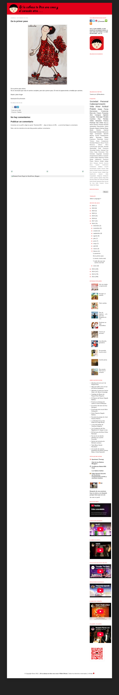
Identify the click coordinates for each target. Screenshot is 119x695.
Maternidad (93, 132)
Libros (106, 126)
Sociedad (94, 101)
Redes (106, 137)
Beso (107, 144)
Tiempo (91, 185)
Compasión (98, 133)
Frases (93, 109)
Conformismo (105, 164)
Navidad (106, 146)
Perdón (105, 117)
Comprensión (104, 141)
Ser (90, 183)
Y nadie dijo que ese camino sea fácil (99, 261)
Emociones (102, 152)
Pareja (106, 109)
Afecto (91, 163)
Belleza (101, 155)
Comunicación (93, 146)
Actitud (105, 106)
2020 (93, 213)
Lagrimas (96, 177)
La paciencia (96, 253)
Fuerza (105, 121)
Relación (97, 143)
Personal (104, 101)
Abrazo (100, 144)
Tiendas (105, 119)
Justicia (91, 177)
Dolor (101, 123)
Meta (107, 177)
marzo (95, 248)
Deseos (96, 124)
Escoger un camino (102, 294)
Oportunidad (93, 148)
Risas (103, 181)
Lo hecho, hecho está (99, 258)
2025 (93, 205)
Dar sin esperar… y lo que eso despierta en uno (103, 315)
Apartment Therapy (98, 459)
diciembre (96, 225)
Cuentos (92, 119)
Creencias (104, 111)
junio (95, 241)
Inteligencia (99, 175)
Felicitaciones (104, 135)
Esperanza (92, 139)
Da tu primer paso (98, 256)
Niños (91, 137)
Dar (97, 123)
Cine (107, 150)
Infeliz (107, 174)
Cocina (97, 135)
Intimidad (92, 154)
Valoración (105, 132)
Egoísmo (92, 170)
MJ (20, 110)
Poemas (92, 123)
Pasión (106, 143)
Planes (91, 161)
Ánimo (91, 124)
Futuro (99, 113)
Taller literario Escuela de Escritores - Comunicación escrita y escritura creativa (99, 476)
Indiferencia (98, 159)
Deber (96, 157)
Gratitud (104, 172)
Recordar (99, 137)
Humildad (92, 143)
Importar (101, 174)
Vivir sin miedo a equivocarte (103, 285)
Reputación (99, 181)
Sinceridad (92, 150)
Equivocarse (105, 170)
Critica (91, 152)
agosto (95, 236)
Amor (98, 106)
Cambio (92, 117)
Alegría (97, 128)
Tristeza (92, 141)
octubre (95, 231)
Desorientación (93, 168)
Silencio (97, 161)
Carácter (97, 164)
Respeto (92, 128)
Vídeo (92, 121)
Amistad (106, 124)
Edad (107, 168)
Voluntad (103, 150)
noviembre (96, 228)
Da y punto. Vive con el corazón (102, 370)
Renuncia (92, 144)
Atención (101, 163)
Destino (99, 168)
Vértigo (97, 185)
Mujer (106, 128)
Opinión (105, 115)
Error (91, 172)
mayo (95, 243)
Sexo (93, 183)
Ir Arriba (90, 673)
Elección (93, 113)
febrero (95, 251)
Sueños (98, 150)
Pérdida (106, 179)
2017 (93, 221)
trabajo (106, 161)
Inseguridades (93, 175)
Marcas (106, 123)
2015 (93, 269)
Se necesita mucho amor (102, 351)
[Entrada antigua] (83, 171)
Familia (106, 157)
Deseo (102, 143)
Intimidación (105, 175)
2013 (93, 274)
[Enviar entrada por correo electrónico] (12, 107)
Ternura (106, 183)
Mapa (104, 177)
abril (94, 246)
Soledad (99, 132)
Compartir (105, 155)
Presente (105, 113)
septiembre (96, 233)
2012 (93, 276)
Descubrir (100, 146)
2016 (93, 223)
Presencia (105, 148)
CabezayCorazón (97, 104)
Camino (19, 112)
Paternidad (100, 139)
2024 (93, 208)
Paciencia (105, 159)
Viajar (91, 133)
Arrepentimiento (94, 155)
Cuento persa (103, 360)
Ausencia (106, 163)
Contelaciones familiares (96, 166)
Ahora (97, 141)
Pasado (101, 124)
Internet (106, 130)
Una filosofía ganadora (102, 341)
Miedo (91, 130)
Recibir (94, 181)
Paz (98, 179)
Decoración (100, 126)
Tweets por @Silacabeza (97, 94)
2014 (93, 271)
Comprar (98, 115)
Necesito (92, 179)
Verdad (102, 161)
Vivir (94, 185)
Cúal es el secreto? (102, 332)
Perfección (102, 179)
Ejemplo (96, 170)
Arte (91, 115)
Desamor (98, 121)
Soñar (97, 183)
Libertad (102, 128)
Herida (91, 159)
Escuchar (95, 172)
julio (94, 238)
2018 (93, 218)
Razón (91, 181)
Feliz (107, 152)
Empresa (100, 170)
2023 (93, 210)
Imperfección (93, 174)
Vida (92, 106)
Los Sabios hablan (98, 470)
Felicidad (99, 117)
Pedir (99, 148)
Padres (95, 179)
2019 (93, 216)
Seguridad (99, 154)
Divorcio (103, 168)
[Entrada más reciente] (12, 171)
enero (95, 266)
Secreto (106, 181)
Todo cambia (103, 303)
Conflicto (92, 157)
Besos (91, 164)
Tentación (101, 183)
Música (92, 135)
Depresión (101, 157)
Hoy (99, 119)
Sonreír (106, 139)
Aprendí (106, 133)
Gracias (99, 172)
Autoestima (93, 126)
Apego (100, 109)
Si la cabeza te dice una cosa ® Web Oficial (53, 673)
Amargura (96, 163)
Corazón (106, 166)
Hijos (107, 172)
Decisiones (93, 111)
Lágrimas (100, 177)
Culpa (95, 152)
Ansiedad (105, 154)
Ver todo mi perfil (95, 497)
